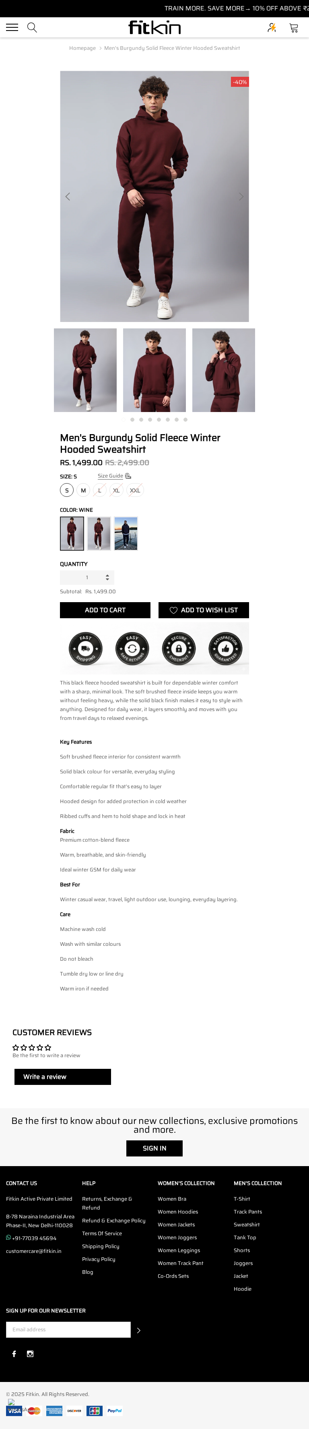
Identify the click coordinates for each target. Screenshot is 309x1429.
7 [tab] (177, 420)
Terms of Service (102, 1233)
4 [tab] (150, 420)
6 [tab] (168, 420)
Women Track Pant (181, 1263)
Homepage (82, 48)
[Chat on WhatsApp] (19, 1410)
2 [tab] (132, 420)
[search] (32, 27)
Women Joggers (177, 1237)
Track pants (248, 1212)
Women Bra (172, 1199)
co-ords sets (173, 1276)
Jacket (241, 1276)
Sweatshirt (247, 1224)
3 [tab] (141, 420)
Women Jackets (176, 1224)
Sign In (155, 1148)
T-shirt (242, 1199)
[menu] (12, 27)
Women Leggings (179, 1250)
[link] (85, 370)
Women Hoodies (178, 1212)
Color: (76, 510)
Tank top (245, 1237)
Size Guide (110, 476)
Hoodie (242, 1289)
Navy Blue (126, 534)
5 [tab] (159, 420)
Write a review (44, 1077)
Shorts (242, 1250)
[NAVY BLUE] (126, 534)
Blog (87, 1272)
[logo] (154, 28)
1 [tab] (124, 420)
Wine (72, 534)
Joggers (243, 1263)
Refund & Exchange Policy (114, 1220)
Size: (68, 476)
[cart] (294, 27)
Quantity (74, 564)
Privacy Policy (98, 1259)
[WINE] (99, 534)
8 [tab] (185, 420)
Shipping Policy (100, 1246)
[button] (139, 1330)
